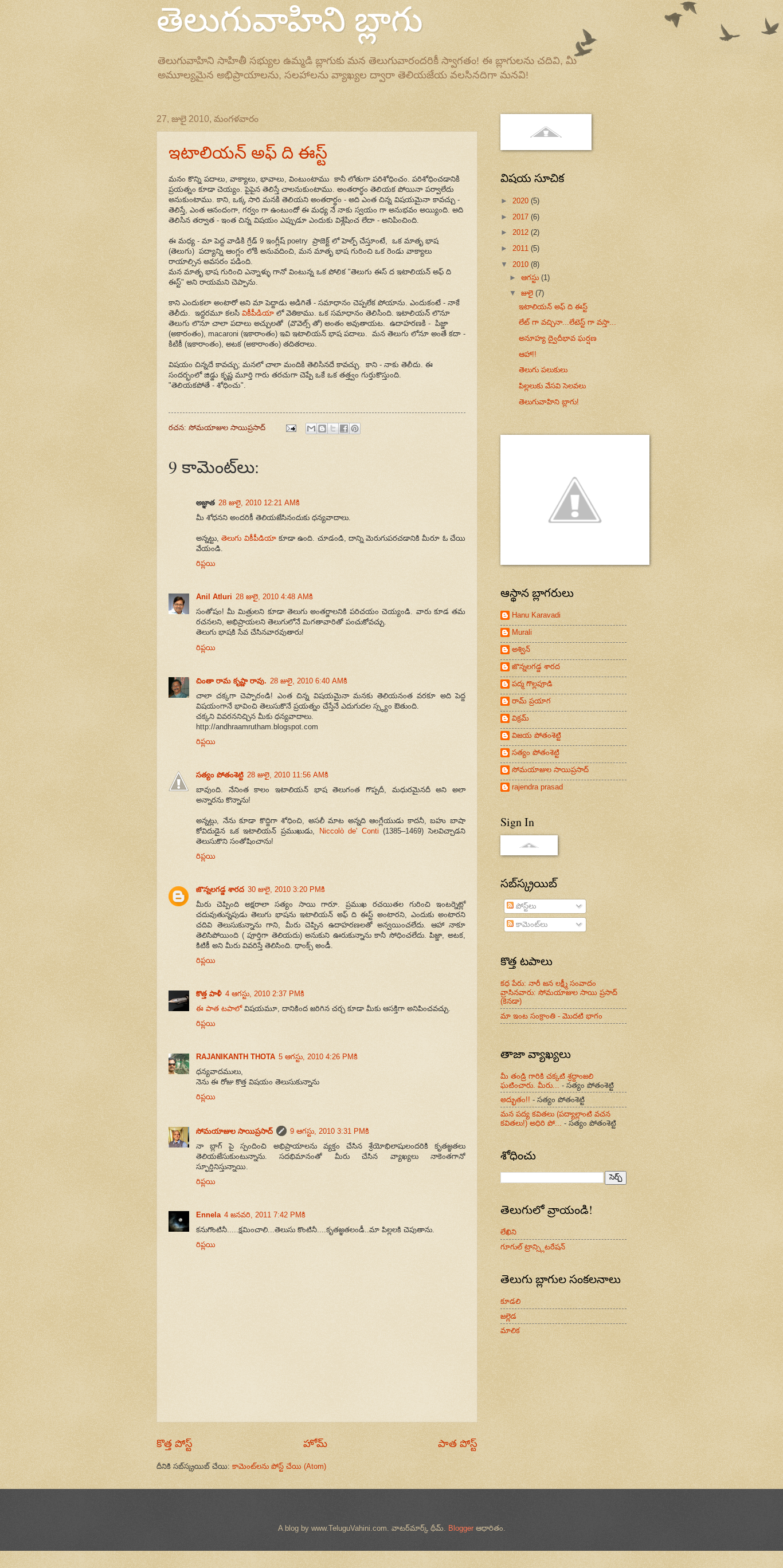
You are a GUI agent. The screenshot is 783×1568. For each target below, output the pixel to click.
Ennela (208, 1215)
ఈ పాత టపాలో (219, 1008)
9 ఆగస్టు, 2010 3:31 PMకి (329, 1131)
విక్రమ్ (520, 718)
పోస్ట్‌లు (525, 906)
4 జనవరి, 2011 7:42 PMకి (265, 1215)
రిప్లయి (206, 563)
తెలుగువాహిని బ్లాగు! (549, 402)
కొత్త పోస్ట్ (174, 1443)
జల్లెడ (508, 1316)
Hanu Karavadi (536, 615)
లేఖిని (508, 1232)
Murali (522, 632)
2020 (521, 201)
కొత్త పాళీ (209, 993)
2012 (521, 232)
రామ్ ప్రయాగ (531, 701)
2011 (521, 248)
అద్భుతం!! (515, 1099)
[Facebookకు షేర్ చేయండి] (344, 428)
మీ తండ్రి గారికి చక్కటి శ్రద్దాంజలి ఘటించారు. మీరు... (546, 1080)
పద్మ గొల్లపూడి (532, 683)
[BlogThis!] (322, 428)
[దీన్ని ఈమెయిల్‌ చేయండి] (311, 428)
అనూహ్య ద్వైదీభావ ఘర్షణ (558, 338)
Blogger (460, 1528)
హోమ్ (315, 1443)
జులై (528, 293)
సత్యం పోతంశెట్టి (220, 775)
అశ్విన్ (521, 649)
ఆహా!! (528, 354)
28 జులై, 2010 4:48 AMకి (274, 596)
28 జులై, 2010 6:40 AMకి (308, 681)
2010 (521, 264)
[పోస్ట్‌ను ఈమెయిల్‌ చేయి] (291, 427)
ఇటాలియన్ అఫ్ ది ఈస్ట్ (248, 151)
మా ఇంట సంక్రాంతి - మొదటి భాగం (551, 1016)
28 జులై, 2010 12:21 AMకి (259, 502)
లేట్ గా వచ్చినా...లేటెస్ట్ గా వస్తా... (567, 322)
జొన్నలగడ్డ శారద (220, 889)
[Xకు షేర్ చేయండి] (333, 428)
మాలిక (510, 1330)
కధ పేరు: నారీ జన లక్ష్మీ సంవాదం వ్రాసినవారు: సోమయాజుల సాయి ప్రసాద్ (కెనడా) (558, 992)
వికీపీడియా (258, 313)
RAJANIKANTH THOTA (235, 1056)
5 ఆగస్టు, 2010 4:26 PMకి (318, 1056)
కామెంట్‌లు (530, 924)
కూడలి (510, 1301)
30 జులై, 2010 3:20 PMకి (286, 889)
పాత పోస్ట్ (457, 1443)
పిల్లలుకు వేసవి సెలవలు (552, 386)
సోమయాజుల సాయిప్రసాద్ (234, 1131)
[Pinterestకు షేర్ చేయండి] (355, 428)
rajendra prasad (537, 787)
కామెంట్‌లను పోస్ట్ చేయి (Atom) (279, 1466)
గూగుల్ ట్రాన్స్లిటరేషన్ (532, 1247)
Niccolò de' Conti (349, 831)
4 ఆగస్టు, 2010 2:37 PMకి (264, 993)
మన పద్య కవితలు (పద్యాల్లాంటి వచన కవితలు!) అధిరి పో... (555, 1118)
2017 (521, 217)
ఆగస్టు (531, 277)
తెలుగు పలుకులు (543, 370)
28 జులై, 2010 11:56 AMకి (287, 775)
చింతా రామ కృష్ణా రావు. (231, 681)
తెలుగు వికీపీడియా (248, 538)
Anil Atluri (214, 596)
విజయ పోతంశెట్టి (536, 735)
